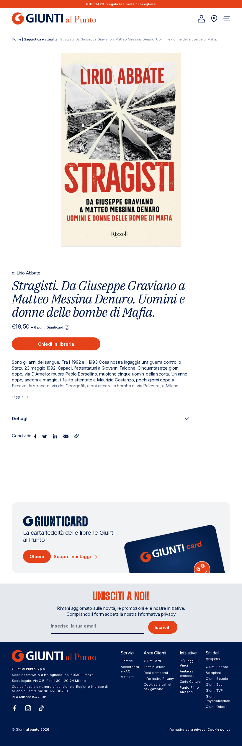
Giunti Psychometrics (218, 698)
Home (16, 39)
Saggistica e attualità (41, 39)
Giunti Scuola (217, 679)
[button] (226, 18)
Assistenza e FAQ (130, 669)
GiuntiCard (152, 661)
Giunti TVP (214, 690)
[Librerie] (214, 18)
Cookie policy (218, 729)
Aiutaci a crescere (187, 673)
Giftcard (127, 677)
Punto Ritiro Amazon (189, 689)
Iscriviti (163, 627)
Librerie (127, 661)
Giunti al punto (28, 729)
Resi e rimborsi (156, 673)
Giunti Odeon (217, 707)
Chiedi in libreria (56, 344)
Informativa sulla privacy (186, 729)
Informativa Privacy (159, 679)
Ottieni (37, 556)
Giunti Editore (217, 667)
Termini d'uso (155, 667)
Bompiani (213, 673)
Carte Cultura (190, 682)
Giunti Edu (214, 684)
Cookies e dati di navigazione (157, 686)
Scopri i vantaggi (73, 556)
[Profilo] (201, 18)
